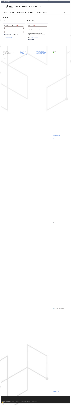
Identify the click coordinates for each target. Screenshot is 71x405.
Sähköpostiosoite (33, 25)
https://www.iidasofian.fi (57, 135)
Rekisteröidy (31, 39)
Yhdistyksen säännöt (23, 54)
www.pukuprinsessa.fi (56, 306)
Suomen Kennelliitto (39, 50)
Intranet (4, 58)
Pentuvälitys (38, 12)
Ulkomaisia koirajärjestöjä (40, 53)
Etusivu (5, 12)
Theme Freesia (21, 401)
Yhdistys (45, 12)
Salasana (8, 30)
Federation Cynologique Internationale (43, 48)
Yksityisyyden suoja (34, 37)
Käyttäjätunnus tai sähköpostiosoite (12, 25)
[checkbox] (3, 402)
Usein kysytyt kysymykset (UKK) (8, 52)
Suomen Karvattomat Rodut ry (27, 6)
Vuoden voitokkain (23, 51)
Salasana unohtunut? (8, 37)
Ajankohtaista (11, 12)
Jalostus (30, 12)
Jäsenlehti (21, 50)
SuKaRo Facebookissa (7, 48)
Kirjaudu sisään (8, 34)
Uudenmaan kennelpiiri (40, 51)
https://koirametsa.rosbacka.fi (58, 221)
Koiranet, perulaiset (6, 54)
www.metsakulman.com (57, 391)
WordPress (26, 401)
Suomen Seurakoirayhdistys (41, 52)
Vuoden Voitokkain (21, 12)
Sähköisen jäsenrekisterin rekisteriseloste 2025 (10, 56)
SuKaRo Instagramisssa (7, 50)
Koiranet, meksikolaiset (7, 53)
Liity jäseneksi (22, 48)
